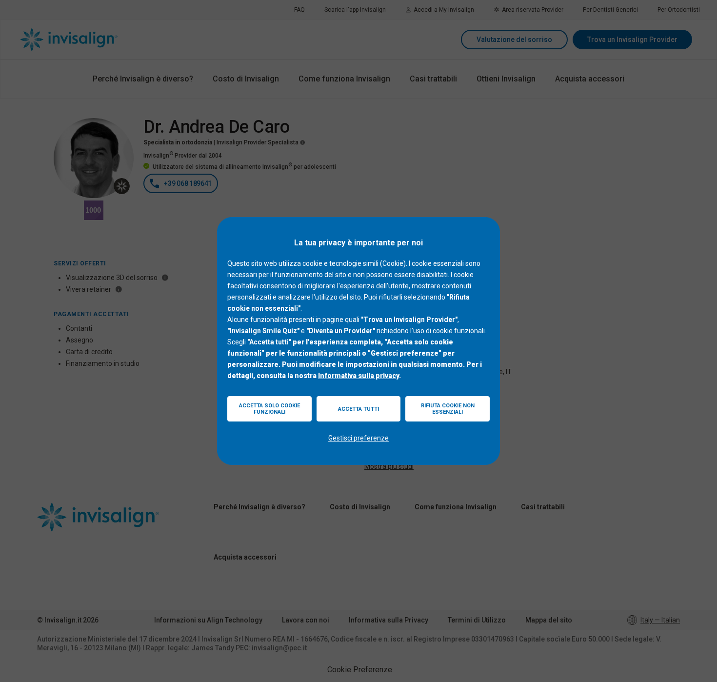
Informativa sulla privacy (358, 376)
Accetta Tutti (358, 409)
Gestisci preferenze (358, 438)
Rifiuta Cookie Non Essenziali (448, 408)
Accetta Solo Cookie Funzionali (269, 408)
